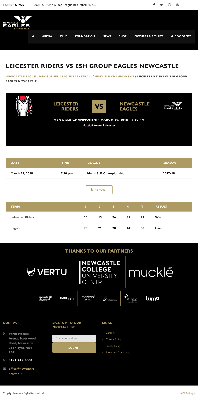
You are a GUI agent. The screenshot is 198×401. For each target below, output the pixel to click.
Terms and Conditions (118, 352)
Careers (110, 332)
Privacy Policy (113, 346)
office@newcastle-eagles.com (22, 371)
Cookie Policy (113, 339)
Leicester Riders (65, 106)
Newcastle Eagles (135, 106)
